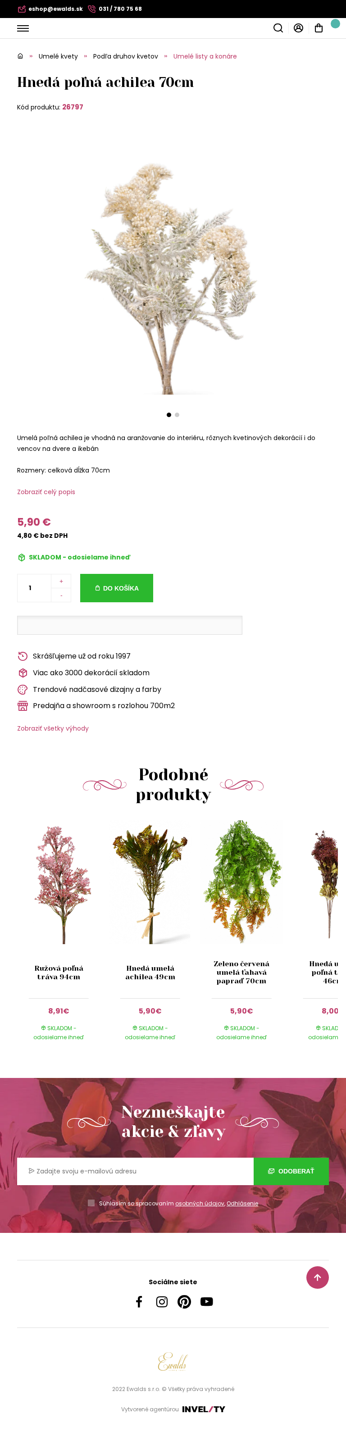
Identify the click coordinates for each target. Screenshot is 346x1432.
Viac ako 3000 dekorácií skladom (91, 673)
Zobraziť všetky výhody (53, 728)
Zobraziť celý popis (46, 491)
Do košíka (121, 588)
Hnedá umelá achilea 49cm (150, 972)
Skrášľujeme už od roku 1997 (82, 656)
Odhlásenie (242, 1203)
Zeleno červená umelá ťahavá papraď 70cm (241, 972)
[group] (63, 939)
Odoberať (295, 1171)
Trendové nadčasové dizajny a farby (97, 689)
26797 (72, 107)
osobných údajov (199, 1203)
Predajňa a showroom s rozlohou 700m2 (104, 705)
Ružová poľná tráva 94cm (58, 972)
